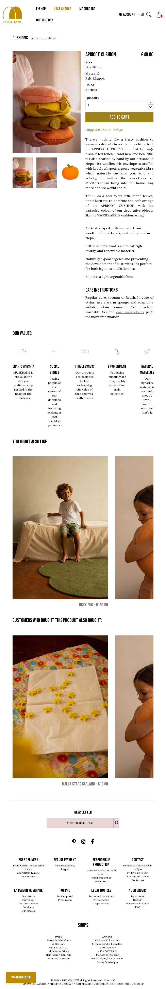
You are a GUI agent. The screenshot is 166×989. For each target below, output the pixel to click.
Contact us (138, 880)
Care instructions (28, 903)
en (142, 14)
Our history (28, 896)
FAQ (137, 907)
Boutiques (28, 907)
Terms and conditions (101, 896)
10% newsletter (21, 977)
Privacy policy (101, 899)
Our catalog (28, 910)
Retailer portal (65, 896)
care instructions (130, 312)
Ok (116, 823)
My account (138, 896)
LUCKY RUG (85, 605)
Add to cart (119, 117)
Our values (28, 899)
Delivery (138, 899)
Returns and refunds (137, 903)
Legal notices (101, 903)
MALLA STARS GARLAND (78, 784)
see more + (28, 876)
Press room (65, 899)
